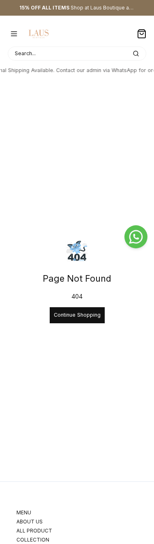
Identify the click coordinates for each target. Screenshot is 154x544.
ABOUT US (29, 521)
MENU (23, 512)
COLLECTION (32, 540)
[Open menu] (14, 33)
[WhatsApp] (135, 236)
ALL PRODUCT (34, 531)
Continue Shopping (77, 315)
